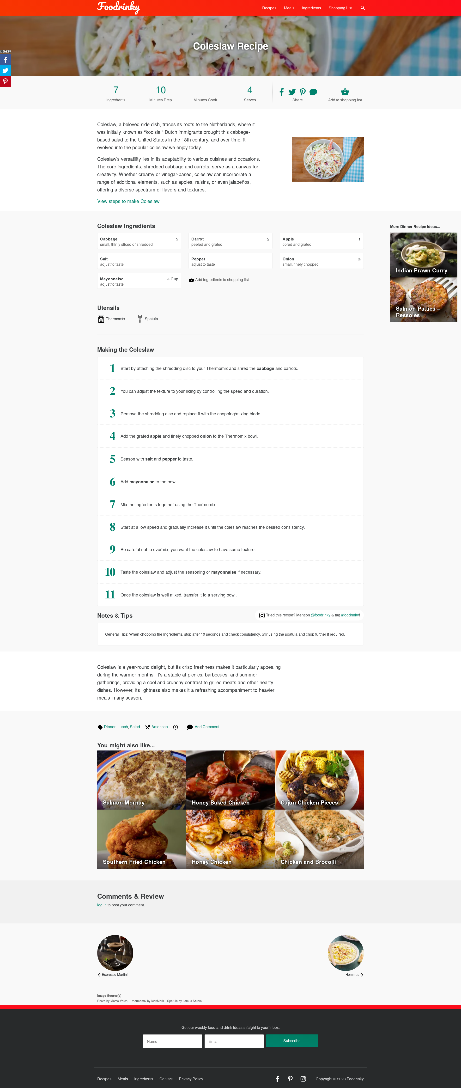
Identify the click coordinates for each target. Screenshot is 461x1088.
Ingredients (311, 8)
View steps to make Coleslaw (128, 200)
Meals (289, 8)
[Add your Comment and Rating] (313, 91)
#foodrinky (350, 615)
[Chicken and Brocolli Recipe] (319, 839)
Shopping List (340, 8)
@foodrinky (320, 615)
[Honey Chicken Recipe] (230, 839)
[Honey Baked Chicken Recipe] (230, 779)
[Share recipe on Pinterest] (303, 91)
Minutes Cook (205, 100)
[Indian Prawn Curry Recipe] (423, 254)
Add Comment (207, 726)
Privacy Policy (191, 1079)
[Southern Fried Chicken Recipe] (141, 839)
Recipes (269, 8)
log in (102, 905)
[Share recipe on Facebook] (282, 91)
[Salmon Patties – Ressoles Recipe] (423, 299)
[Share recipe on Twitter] (292, 91)
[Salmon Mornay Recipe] (141, 779)
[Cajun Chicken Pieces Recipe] (319, 779)
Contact (166, 1079)
